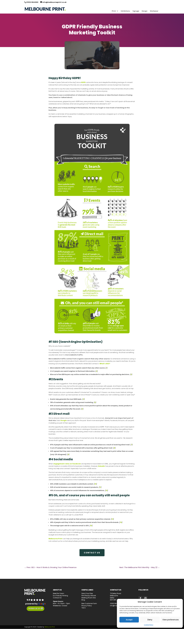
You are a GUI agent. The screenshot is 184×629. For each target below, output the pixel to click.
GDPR (83, 82)
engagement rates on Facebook (67, 464)
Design (144, 11)
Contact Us (57, 598)
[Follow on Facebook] (140, 598)
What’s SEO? (105, 364)
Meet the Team (58, 593)
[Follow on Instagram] (145, 598)
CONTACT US (92, 552)
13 (112, 519)
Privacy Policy (86, 606)
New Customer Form (89, 603)
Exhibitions (125, 11)
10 (95, 484)
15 (91, 526)
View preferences (170, 619)
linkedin (101, 466)
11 (100, 487)
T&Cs (83, 608)
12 (106, 490)
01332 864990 (32, 2)
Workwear (154, 11)
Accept (129, 619)
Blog (83, 600)
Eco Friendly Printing (60, 596)
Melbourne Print (55, 539)
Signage (136, 11)
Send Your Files (87, 593)
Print (114, 11)
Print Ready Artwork (88, 596)
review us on (34, 608)
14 (121, 522)
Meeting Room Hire (88, 598)
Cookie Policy (148, 625)
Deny (149, 619)
